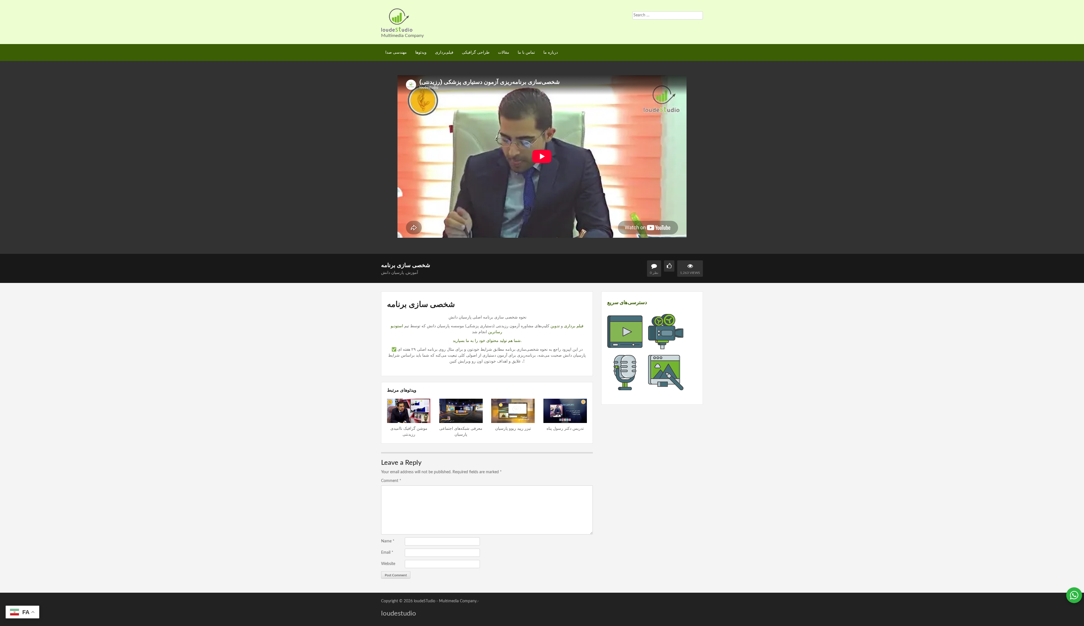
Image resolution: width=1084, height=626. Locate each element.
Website (388, 564)
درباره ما (550, 52)
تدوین (554, 326)
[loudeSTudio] (397, 20)
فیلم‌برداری (444, 52)
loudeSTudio (424, 601)
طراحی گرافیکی (475, 52)
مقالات (503, 52)
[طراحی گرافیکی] (665, 387)
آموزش (412, 273)
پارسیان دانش (392, 273)
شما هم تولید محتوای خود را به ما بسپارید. (487, 341)
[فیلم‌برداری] (665, 346)
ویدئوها (421, 52)
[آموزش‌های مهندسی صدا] (624, 387)
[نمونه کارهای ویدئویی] (624, 346)
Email (387, 553)
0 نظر (654, 272)
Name (387, 541)
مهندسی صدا (396, 52)
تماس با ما (526, 52)
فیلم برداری (573, 326)
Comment (391, 481)
